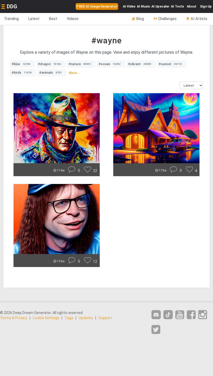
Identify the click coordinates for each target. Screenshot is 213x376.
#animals (50, 72)
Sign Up (206, 6)
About (191, 6)
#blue (21, 64)
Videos (72, 18)
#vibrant (139, 64)
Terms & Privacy (13, 318)
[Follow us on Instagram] (202, 315)
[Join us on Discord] (156, 314)
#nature (80, 64)
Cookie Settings (46, 318)
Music (143, 6)
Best (53, 18)
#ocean (110, 64)
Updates (86, 318)
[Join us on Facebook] (191, 315)
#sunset (170, 64)
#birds (22, 72)
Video (129, 6)
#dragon (49, 64)
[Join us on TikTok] (168, 314)
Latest (33, 18)
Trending (11, 18)
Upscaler (160, 6)
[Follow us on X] (155, 330)
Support (105, 318)
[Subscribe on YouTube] (179, 315)
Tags (69, 318)
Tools (177, 6)
